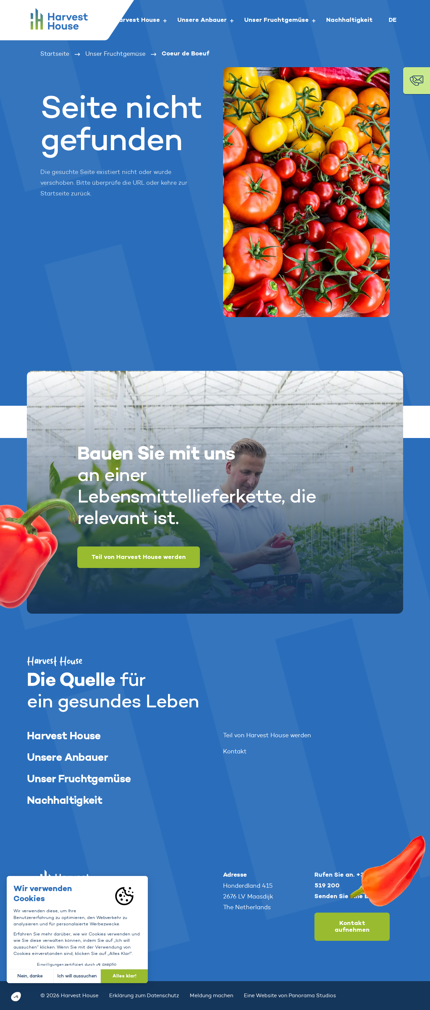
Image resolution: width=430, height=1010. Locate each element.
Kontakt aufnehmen (352, 926)
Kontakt (235, 751)
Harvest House (64, 736)
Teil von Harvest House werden (138, 557)
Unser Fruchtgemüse (79, 779)
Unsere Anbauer (67, 758)
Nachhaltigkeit (64, 801)
